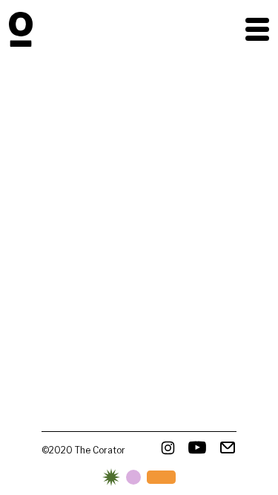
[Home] (21, 29)
